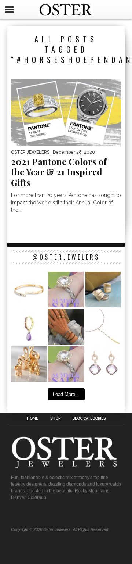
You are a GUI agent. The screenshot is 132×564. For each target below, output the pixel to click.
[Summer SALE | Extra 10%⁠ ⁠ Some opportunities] (66, 289)
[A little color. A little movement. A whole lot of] (29, 327)
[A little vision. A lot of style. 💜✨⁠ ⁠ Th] (103, 327)
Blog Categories (89, 418)
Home (32, 418)
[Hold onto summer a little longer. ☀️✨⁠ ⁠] (66, 327)
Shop (55, 418)
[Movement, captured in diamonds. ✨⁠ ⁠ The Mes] (29, 289)
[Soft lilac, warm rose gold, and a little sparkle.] (103, 364)
